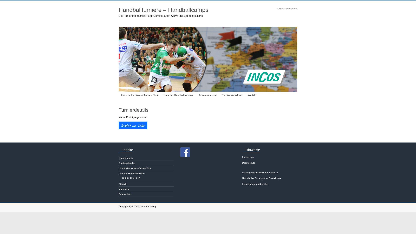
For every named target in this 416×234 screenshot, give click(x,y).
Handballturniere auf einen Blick (139, 95)
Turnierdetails (126, 158)
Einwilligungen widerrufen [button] (255, 184)
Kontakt (251, 95)
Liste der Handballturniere (178, 95)
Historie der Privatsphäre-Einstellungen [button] (262, 178)
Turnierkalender (208, 95)
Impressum (124, 189)
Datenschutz (125, 194)
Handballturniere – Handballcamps (163, 9)
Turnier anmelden (232, 95)
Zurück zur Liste (133, 125)
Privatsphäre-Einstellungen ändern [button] (260, 172)
